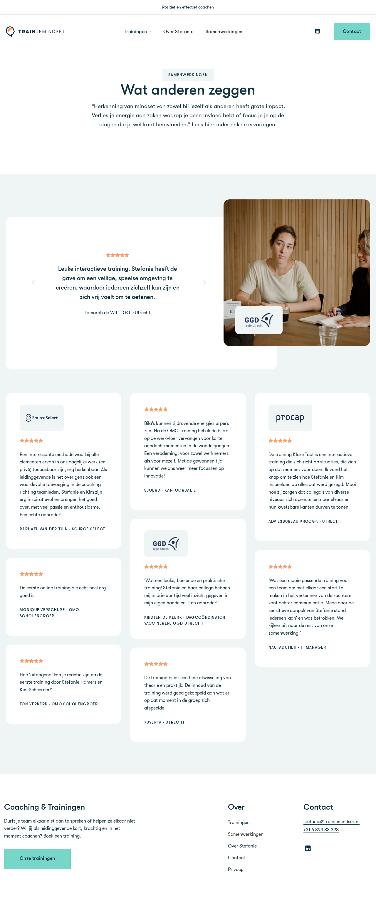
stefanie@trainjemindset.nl (331, 821)
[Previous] (33, 326)
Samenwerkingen (224, 31)
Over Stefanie (178, 31)
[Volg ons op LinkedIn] (317, 31)
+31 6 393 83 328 (321, 830)
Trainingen (135, 31)
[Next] (204, 326)
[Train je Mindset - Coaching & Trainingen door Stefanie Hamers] (37, 31)
